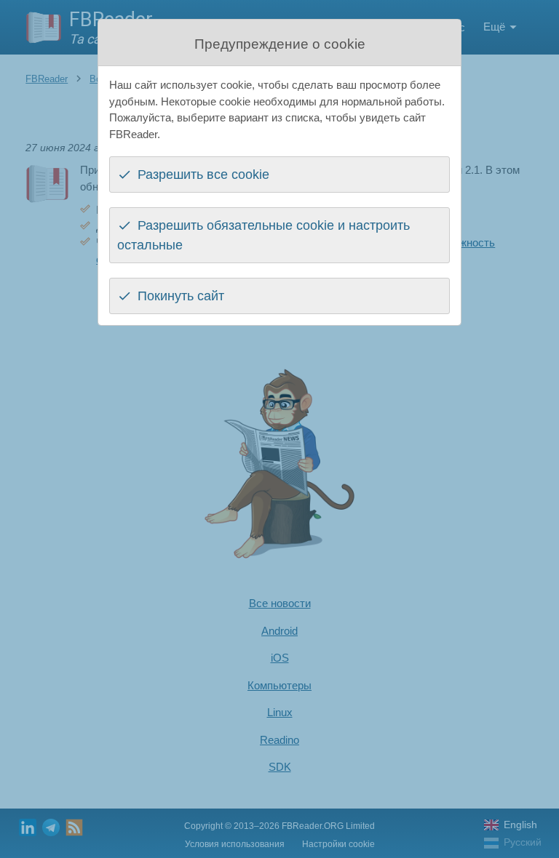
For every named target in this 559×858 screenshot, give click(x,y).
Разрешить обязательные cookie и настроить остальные (263, 235)
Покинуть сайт (181, 296)
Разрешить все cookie (203, 174)
